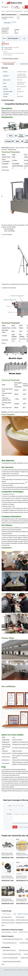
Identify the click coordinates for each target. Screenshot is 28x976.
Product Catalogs (23, 914)
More (3, 964)
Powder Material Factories (9, 950)
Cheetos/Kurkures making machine (9, 920)
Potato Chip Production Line (9, 943)
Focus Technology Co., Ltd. (19, 969)
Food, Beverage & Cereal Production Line (12, 939)
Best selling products (7, 917)
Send (15, 827)
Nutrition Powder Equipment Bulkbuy (12, 961)
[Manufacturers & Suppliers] (14, 2)
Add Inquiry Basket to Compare (10, 58)
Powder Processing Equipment (10, 957)
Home (3, 11)
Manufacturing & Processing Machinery (14, 11)
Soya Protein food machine (8, 922)
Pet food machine (20, 917)
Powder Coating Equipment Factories (12, 954)
